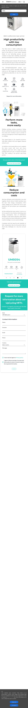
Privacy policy (19, 357)
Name (3, 322)
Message (4, 348)
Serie (3, 313)
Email (3, 332)
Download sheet (19, 273)
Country (4, 343)
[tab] (6, 277)
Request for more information (14, 96)
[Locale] (24, 2)
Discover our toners (14, 285)
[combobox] (14, 10)
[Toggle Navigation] (2, 2)
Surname (4, 327)
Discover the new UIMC (14, 163)
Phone (3, 337)
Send (14, 368)
